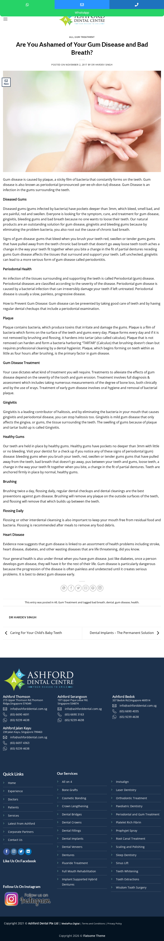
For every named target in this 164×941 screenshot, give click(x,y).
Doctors (13, 799)
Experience (15, 791)
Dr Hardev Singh (101, 64)
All (71, 37)
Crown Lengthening (75, 806)
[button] (5, 19)
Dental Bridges (72, 814)
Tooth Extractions (127, 879)
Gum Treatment (85, 37)
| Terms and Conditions (92, 923)
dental (110, 602)
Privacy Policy (114, 923)
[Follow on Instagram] (14, 851)
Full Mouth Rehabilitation (79, 871)
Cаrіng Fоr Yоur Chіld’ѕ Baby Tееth (35, 633)
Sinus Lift (122, 863)
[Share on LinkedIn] (100, 588)
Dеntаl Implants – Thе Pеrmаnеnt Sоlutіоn (122, 633)
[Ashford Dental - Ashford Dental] (82, 19)
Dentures (68, 855)
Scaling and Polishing (130, 847)
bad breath (98, 602)
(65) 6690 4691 (19, 714)
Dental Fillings (71, 830)
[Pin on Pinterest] (93, 588)
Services (13, 815)
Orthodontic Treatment (131, 798)
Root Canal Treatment (130, 838)
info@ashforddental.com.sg (28, 709)
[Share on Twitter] (78, 588)
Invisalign (122, 782)
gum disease (122, 602)
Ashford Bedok (123, 696)
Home (12, 783)
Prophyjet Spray (126, 830)
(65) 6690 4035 (129, 711)
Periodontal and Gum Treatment (137, 814)
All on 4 (67, 782)
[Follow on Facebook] (6, 851)
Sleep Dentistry (126, 855)
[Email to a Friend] (85, 588)
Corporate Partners (21, 832)
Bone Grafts (70, 790)
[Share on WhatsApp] (64, 588)
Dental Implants (72, 838)
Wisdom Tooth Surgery (131, 887)
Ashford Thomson (16, 696)
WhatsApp (82, 13)
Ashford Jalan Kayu (17, 728)
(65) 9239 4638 (19, 720)
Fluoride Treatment (75, 863)
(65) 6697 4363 (19, 743)
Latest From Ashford (21, 823)
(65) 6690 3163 (74, 714)
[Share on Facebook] (71, 588)
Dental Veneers (72, 847)
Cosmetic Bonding (74, 798)
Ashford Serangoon (72, 696)
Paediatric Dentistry (129, 806)
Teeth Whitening (127, 871)
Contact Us (15, 840)
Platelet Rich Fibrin (128, 822)
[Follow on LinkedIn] (28, 851)
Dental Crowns (72, 822)
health (135, 602)
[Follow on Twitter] (21, 851)
